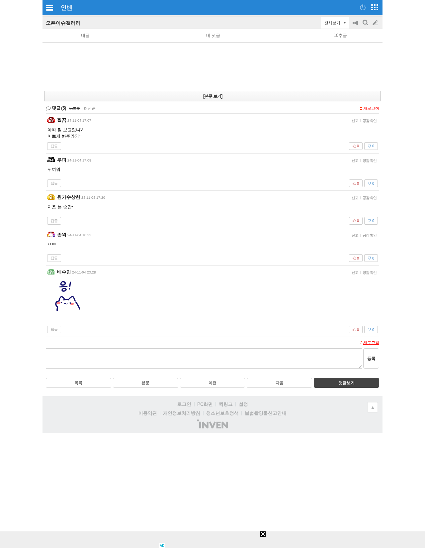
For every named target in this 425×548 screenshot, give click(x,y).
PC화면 (205, 404)
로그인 (184, 404)
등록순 (74, 108)
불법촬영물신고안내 (266, 413)
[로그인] (363, 7)
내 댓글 (213, 35)
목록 (78, 383)
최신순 (90, 108)
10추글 (340, 35)
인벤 (66, 7)
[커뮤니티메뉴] (49, 7)
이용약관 (147, 413)
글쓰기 (376, 23)
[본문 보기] (212, 96)
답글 (54, 146)
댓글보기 (347, 383)
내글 (85, 35)
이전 (212, 383)
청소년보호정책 (222, 413)
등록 (371, 358)
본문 (145, 383)
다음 (280, 383)
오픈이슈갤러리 (63, 23)
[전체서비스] (375, 7)
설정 (243, 404)
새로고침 (371, 108)
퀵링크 (226, 404)
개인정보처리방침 (181, 413)
